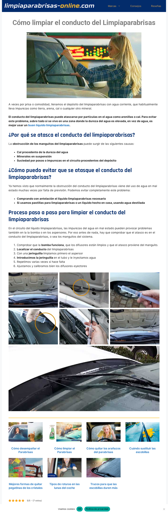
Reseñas (156, 6)
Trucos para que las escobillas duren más (103, 485)
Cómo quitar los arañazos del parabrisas (103, 450)
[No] (164, 509)
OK (79, 509)
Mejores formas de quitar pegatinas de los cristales (25, 485)
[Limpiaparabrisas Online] (49, 6)
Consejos (135, 6)
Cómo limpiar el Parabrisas (64, 450)
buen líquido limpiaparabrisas (49, 125)
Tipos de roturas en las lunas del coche (64, 485)
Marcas (112, 6)
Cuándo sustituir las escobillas (142, 450)
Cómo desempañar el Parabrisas (25, 450)
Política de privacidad (97, 509)
